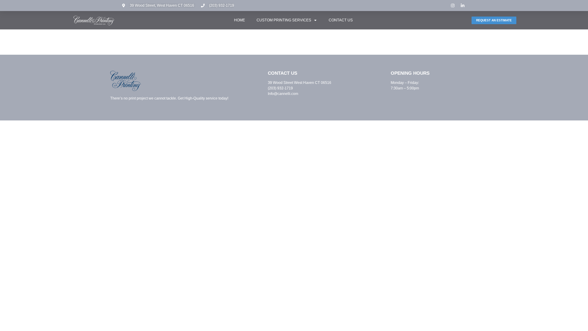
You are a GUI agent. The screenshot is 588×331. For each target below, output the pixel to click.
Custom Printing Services (284, 20)
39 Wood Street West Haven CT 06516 (299, 83)
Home (239, 20)
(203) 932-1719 (221, 5)
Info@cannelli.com (283, 94)
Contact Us (341, 20)
